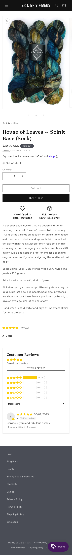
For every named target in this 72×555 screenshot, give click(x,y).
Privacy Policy (14, 499)
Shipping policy (35, 548)
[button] (6, 5)
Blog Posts (13, 461)
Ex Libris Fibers (23, 543)
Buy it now (36, 197)
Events (11, 469)
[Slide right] (43, 115)
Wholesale (12, 522)
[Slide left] (28, 115)
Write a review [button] (36, 367)
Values (10, 491)
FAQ (9, 454)
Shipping (6, 150)
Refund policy (40, 543)
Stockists (12, 484)
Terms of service (17, 548)
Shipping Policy (15, 514)
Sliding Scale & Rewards (20, 476)
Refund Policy (14, 506)
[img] (25, 414)
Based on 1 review (17, 363)
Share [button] (9, 335)
